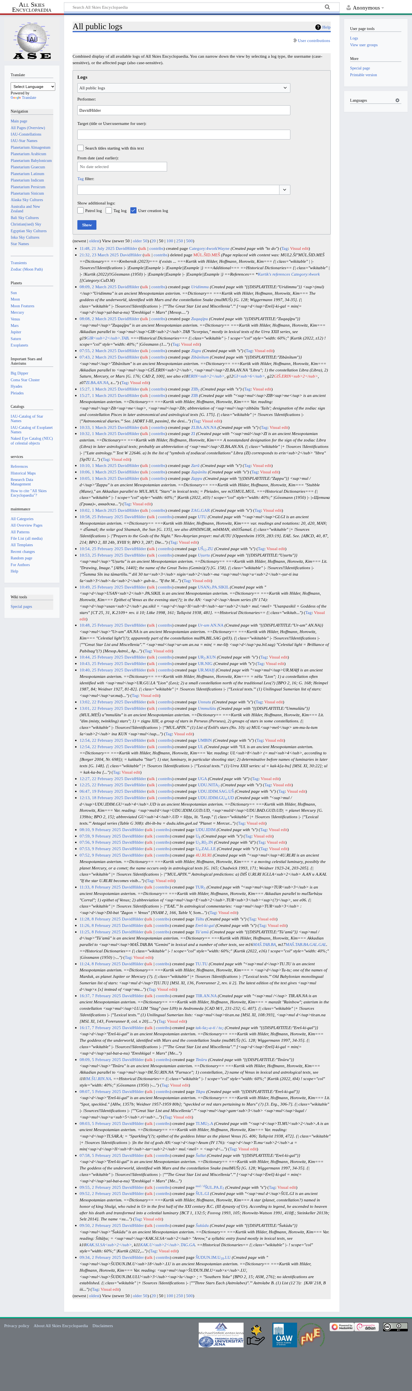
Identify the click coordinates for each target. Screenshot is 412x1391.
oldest (94, 240)
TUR (200, 887)
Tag (80, 178)
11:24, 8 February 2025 (100, 963)
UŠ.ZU (205, 548)
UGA (202, 778)
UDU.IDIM (206, 829)
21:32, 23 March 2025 (99, 254)
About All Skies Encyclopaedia (61, 1325)
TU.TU (201, 963)
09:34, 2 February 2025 (100, 1257)
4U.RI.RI (204, 855)
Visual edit (299, 248)
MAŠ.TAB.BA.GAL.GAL (306, 944)
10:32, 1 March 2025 (98, 433)
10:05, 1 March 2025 (98, 478)
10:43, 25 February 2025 (101, 663)
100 (169, 240)
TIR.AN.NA (206, 995)
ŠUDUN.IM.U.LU (213, 1257)
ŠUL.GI (202, 1193)
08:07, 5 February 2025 (100, 1091)
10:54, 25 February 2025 (101, 548)
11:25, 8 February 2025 (100, 931)
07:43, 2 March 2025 (98, 357)
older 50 (140, 240)
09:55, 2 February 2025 (100, 1187)
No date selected (94, 166)
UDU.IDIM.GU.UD (216, 797)
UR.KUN (207, 657)
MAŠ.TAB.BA (264, 944)
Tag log (120, 210)
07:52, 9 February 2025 (100, 855)
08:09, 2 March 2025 (98, 286)
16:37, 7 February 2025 (100, 995)
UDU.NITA (209, 784)
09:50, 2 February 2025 (100, 1225)
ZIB (195, 389)
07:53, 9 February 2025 (100, 848)
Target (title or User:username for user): (111, 123)
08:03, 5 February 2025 (100, 1123)
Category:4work (305, 274)
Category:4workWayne (209, 248)
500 (189, 240)
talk (143, 248)
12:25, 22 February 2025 (101, 784)
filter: (85, 178)
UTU (202, 516)
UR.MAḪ (206, 669)
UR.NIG (205, 663)
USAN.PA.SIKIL (213, 587)
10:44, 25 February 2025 (101, 657)
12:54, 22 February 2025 (101, 740)
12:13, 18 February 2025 (101, 797)
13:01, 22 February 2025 (101, 708)
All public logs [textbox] (92, 87)
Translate (29, 97)
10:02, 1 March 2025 (98, 510)
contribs (156, 248)
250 (179, 240)
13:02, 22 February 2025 (101, 701)
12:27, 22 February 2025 (101, 778)
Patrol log (93, 210)
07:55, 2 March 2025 (98, 350)
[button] (284, 190)
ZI (193, 433)
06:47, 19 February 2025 (101, 791)
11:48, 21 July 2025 (97, 248)
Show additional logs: (96, 203)
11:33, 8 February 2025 (100, 887)
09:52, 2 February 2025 (100, 1193)
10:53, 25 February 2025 (101, 555)
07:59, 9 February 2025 (100, 836)
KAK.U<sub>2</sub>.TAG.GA (167, 1244)
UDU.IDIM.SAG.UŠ (216, 791)
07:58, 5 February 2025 (100, 1155)
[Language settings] (397, 100)
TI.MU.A (204, 1123)
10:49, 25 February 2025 (101, 587)
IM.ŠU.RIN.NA (98, 1078)
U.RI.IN (204, 842)
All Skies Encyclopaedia (32, 7)
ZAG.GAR (200, 510)
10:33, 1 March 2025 (98, 427)
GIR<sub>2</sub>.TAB (107, 338)
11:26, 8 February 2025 (100, 925)
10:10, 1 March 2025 (98, 465)
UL (200, 746)
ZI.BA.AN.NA (97, 382)
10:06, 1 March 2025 (98, 471)
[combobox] (183, 88)
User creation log (153, 210)
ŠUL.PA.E (210, 1187)
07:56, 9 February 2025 (100, 842)
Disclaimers (102, 1325)
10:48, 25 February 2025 (101, 625)
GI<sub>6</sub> (249, 376)
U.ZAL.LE (206, 848)
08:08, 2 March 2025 (98, 318)
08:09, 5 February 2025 (100, 1059)
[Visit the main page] (32, 39)
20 (153, 240)
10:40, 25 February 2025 (101, 669)
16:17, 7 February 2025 (100, 1027)
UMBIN (205, 740)
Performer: (86, 99)
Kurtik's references (274, 274)
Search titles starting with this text (114, 148)
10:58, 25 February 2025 (101, 516)
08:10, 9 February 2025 (100, 829)
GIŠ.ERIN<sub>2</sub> (296, 376)
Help (326, 27)
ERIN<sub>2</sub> (206, 376)
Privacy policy (16, 1325)
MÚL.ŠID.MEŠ (206, 254)
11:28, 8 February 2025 (100, 919)
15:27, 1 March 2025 (98, 389)
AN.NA (210, 625)
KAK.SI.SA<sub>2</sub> (109, 1244)
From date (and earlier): (98, 157)
